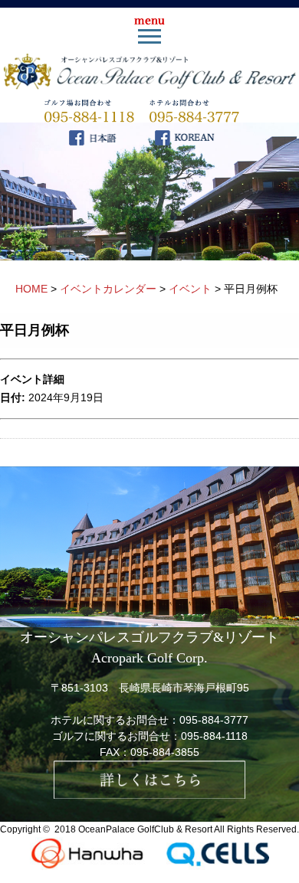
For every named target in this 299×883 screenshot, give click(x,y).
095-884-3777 (213, 720)
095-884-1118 (214, 736)
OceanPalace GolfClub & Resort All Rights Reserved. (188, 829)
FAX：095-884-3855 (149, 752)
